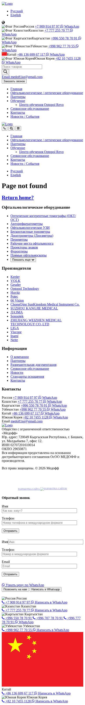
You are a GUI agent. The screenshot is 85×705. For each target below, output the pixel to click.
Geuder (15, 285)
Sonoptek (17, 316)
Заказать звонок (14, 81)
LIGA (14, 328)
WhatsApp (71, 26)
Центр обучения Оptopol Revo (41, 105)
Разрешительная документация (33, 365)
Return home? (18, 197)
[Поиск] (5, 72)
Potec (14, 296)
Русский (16, 11)
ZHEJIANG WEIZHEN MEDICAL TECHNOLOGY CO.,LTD (36, 322)
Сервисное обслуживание (29, 108)
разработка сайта (29, 489)
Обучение (17, 101)
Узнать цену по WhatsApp (24, 585)
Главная (16, 89)
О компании (19, 357)
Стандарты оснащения (27, 376)
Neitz (14, 340)
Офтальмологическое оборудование (46, 93)
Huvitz (15, 292)
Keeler (15, 277)
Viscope (16, 332)
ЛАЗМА (16, 312)
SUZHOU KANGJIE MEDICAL (34, 308)
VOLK (15, 281)
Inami (14, 336)
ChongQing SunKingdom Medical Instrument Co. (45, 304)
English (15, 15)
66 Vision (17, 300)
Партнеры (18, 97)
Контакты (17, 112)
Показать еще (21, 259)
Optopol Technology (24, 288)
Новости (24, 116)
